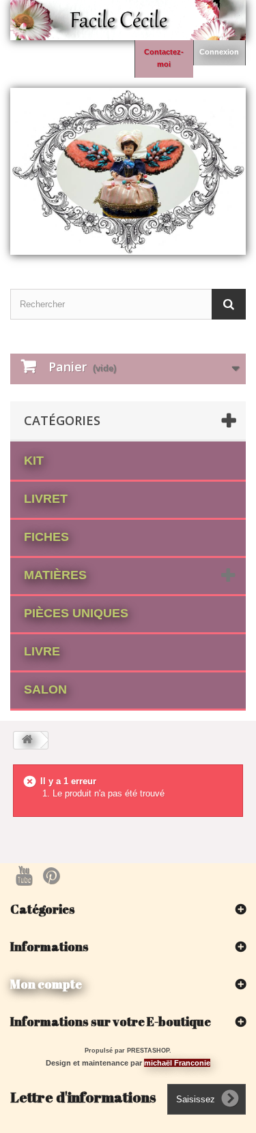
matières (55, 575)
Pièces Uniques (76, 613)
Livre (42, 651)
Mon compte (46, 984)
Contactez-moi (164, 58)
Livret (46, 499)
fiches (46, 537)
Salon (45, 689)
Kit (34, 460)
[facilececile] (128, 171)
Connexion (219, 52)
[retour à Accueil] (27, 740)
